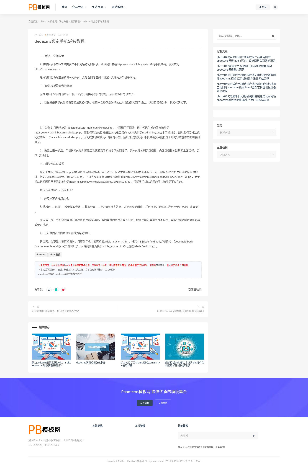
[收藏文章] (49, 289)
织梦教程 (75, 21)
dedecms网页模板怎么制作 (91, 363)
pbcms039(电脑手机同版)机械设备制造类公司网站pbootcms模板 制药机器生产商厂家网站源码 (246, 98)
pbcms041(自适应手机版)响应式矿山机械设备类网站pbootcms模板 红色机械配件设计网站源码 (246, 77)
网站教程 (117, 7)
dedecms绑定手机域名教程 (69, 274)
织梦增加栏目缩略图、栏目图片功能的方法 (55, 311)
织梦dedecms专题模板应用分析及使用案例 (180, 311)
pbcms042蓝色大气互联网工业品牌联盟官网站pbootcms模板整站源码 (244, 68)
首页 (64, 7)
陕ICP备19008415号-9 (177, 461)
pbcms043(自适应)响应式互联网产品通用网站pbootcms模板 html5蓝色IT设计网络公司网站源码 (246, 59)
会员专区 (78, 7)
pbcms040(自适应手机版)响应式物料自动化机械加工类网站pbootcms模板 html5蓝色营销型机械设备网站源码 (246, 87)
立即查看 (144, 403)
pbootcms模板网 (48, 21)
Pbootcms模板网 (135, 461)
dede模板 (55, 255)
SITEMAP (196, 461)
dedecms (41, 255)
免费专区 (97, 7)
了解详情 (163, 403)
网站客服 (160, 265)
